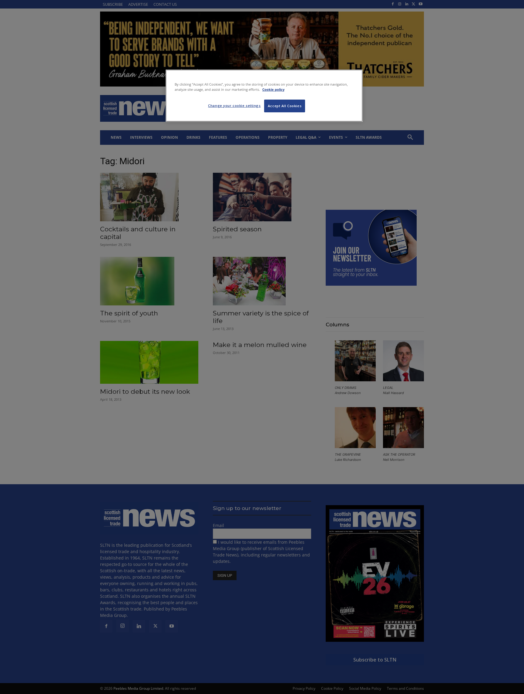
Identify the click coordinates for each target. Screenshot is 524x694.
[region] (264, 96)
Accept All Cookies (284, 106)
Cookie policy (273, 89)
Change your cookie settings (234, 105)
